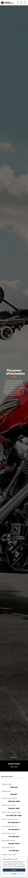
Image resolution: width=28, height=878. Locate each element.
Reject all (14, 873)
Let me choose (21, 866)
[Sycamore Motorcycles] (7, 2)
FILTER (14, 767)
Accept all (14, 870)
